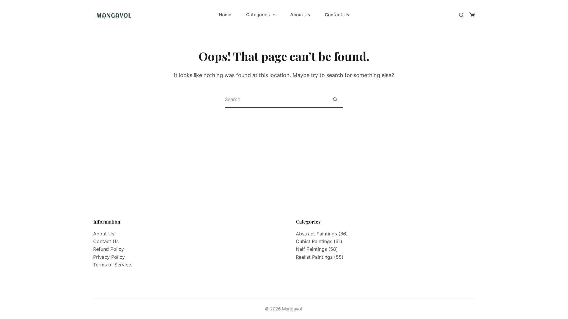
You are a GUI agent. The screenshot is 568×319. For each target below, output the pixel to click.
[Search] (461, 15)
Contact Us (337, 14)
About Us (300, 14)
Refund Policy (108, 249)
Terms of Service (112, 265)
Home (225, 14)
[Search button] (335, 100)
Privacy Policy (109, 257)
